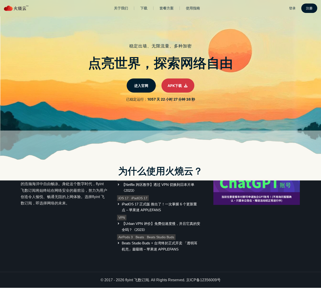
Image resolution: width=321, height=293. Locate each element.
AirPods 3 (125, 237)
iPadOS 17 (139, 198)
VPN (121, 217)
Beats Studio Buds (160, 237)
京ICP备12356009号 (203, 280)
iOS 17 (123, 198)
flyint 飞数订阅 (137, 280)
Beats (140, 237)
